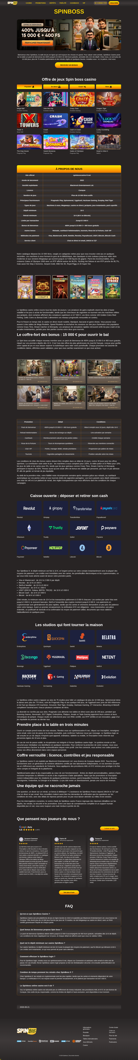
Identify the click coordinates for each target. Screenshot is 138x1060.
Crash (81, 86)
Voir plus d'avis (69, 892)
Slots (107, 86)
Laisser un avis (109, 828)
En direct (54, 86)
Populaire (28, 86)
